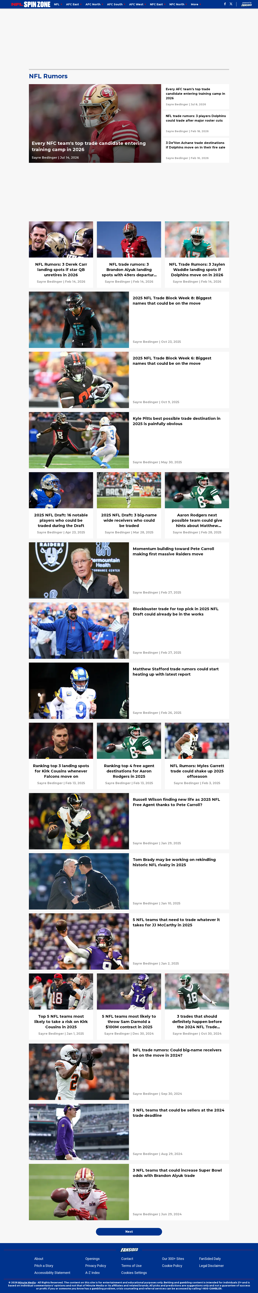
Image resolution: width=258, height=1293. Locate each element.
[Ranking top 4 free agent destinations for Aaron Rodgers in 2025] (129, 756)
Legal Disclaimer (211, 1266)
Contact (127, 1259)
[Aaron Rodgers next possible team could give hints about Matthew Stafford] (197, 505)
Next (129, 1231)
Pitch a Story (43, 1266)
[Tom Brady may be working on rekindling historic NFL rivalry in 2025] (129, 881)
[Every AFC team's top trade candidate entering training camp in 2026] (196, 96)
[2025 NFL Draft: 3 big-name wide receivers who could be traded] (129, 505)
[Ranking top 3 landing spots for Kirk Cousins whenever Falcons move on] (61, 756)
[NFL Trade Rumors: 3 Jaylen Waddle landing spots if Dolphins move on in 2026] (197, 254)
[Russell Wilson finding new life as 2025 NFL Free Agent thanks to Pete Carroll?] (129, 821)
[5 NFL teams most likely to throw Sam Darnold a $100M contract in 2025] (129, 1006)
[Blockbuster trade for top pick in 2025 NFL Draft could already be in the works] (129, 630)
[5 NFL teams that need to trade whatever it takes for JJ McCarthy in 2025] (129, 941)
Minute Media (27, 1282)
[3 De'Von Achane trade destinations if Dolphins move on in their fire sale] (196, 150)
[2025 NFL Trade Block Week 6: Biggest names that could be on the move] (129, 380)
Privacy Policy (95, 1266)
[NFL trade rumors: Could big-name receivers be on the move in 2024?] (129, 1072)
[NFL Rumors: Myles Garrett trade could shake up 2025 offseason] (197, 756)
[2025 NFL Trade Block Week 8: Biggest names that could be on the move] (129, 320)
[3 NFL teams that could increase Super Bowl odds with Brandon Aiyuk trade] (129, 1192)
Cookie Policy (172, 1266)
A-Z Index (92, 1273)
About (38, 1259)
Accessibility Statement (52, 1273)
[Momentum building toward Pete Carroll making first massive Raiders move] (129, 570)
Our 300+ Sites (173, 1259)
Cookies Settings (134, 1273)
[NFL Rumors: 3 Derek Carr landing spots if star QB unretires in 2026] (61, 254)
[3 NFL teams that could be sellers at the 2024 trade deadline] (129, 1132)
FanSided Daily (210, 1259)
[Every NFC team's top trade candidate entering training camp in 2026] (95, 123)
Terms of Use (131, 1266)
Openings (92, 1259)
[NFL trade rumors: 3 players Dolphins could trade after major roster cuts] (196, 123)
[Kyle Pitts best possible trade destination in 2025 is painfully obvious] (129, 440)
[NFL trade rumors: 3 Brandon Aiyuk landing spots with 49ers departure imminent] (129, 254)
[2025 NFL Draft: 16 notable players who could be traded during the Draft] (61, 505)
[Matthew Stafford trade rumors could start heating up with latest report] (129, 691)
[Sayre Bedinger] (44, 157)
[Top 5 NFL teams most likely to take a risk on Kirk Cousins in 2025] (61, 1006)
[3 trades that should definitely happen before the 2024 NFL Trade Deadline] (197, 1006)
